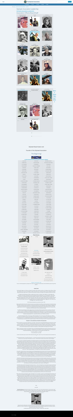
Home (14, 6)
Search (70, 1)
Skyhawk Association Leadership (20, 6)
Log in (3, 1)
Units (47, 4)
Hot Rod (38, 4)
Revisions (27, 6)
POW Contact (22, 89)
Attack (43, 4)
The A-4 (33, 4)
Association (27, 4)
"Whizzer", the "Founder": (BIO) (36, 282)
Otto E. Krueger (36, 250)
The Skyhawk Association (33, 1)
